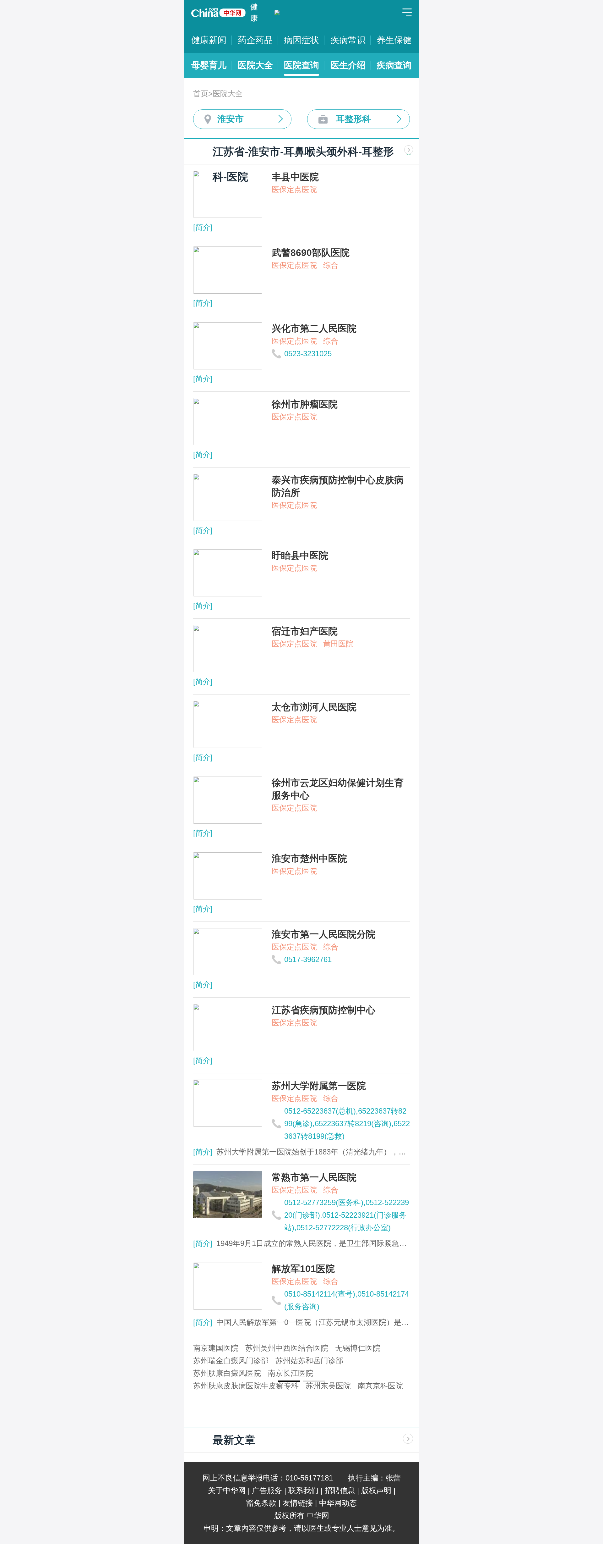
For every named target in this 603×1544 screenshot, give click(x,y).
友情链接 (298, 1503)
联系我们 (303, 1490)
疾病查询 (394, 65)
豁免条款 (261, 1503)
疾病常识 (348, 40)
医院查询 (301, 65)
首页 (200, 93)
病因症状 (301, 40)
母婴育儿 (208, 65)
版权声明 (376, 1490)
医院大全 (255, 65)
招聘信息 (340, 1490)
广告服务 (267, 1490)
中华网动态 (338, 1503)
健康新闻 (208, 40)
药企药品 (255, 40)
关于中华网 (227, 1490)
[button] (289, 1381)
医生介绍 (348, 65)
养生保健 (394, 40)
